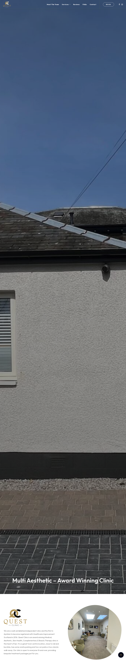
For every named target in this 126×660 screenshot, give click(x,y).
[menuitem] (53, 4)
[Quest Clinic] (7, 4)
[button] (119, 4)
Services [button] (65, 4)
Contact (93, 4)
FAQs (85, 4)
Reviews (76, 4)
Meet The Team (53, 4)
